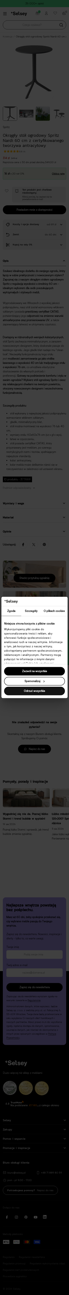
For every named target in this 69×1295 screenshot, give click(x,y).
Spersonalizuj (32, 681)
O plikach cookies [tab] (54, 611)
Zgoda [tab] (11, 611)
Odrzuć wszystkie (34, 691)
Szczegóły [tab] (31, 611)
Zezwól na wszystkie (34, 671)
